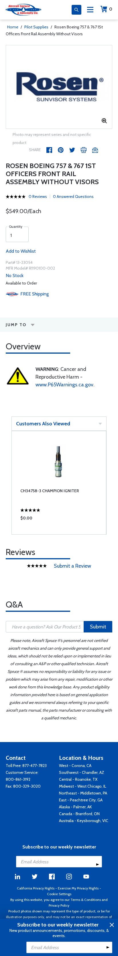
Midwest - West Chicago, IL (82, 786)
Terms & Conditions (85, 899)
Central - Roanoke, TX (78, 779)
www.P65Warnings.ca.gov (64, 385)
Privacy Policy (59, 905)
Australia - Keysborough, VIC (83, 820)
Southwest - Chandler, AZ (81, 772)
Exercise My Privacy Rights (78, 888)
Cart (110, 9)
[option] (59, 86)
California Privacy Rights (35, 888)
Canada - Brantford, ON (79, 813)
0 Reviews (38, 196)
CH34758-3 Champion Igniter (49, 490)
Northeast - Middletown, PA (83, 793)
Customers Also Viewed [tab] (43, 423)
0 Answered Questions (73, 196)
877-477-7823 (34, 765)
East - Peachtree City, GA (81, 800)
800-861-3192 (18, 779)
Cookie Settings (59, 894)
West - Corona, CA (75, 765)
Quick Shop (59, 519)
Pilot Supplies (36, 27)
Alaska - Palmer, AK (75, 806)
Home (12, 27)
